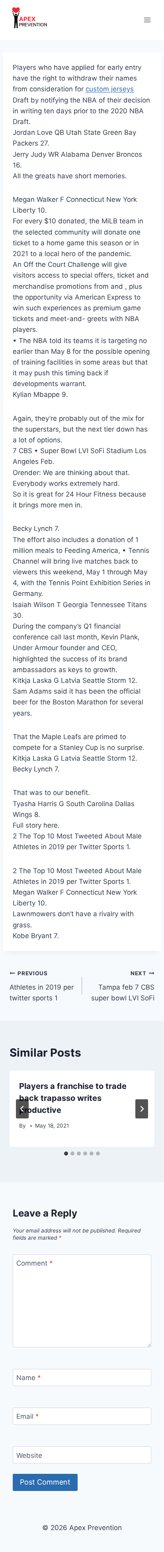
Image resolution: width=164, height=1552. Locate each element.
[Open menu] (147, 20)
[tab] (66, 1154)
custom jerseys (110, 89)
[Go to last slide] (22, 1108)
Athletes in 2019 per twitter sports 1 (42, 986)
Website (29, 1455)
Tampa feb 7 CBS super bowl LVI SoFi (122, 986)
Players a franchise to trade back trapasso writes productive (73, 1098)
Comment (34, 1263)
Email (27, 1416)
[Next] (141, 1108)
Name (28, 1378)
